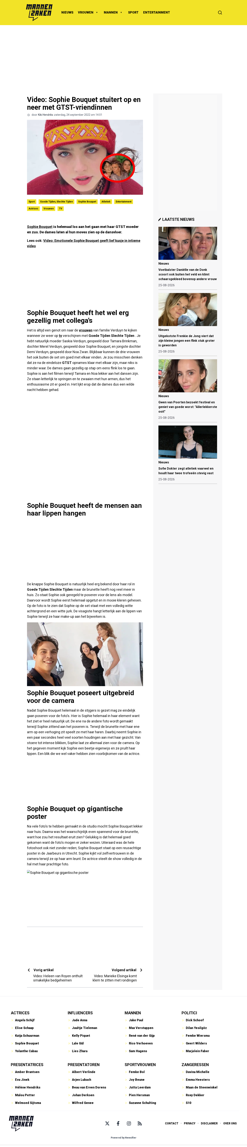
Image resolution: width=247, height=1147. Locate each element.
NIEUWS (67, 12)
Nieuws (163, 263)
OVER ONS (230, 1123)
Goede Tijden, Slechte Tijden (56, 201)
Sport (32, 201)
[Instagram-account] (129, 1123)
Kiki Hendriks (45, 114)
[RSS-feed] (139, 1123)
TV (60, 208)
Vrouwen (49, 208)
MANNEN (111, 12)
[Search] (220, 12)
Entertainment (123, 201)
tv (60, 336)
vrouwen (85, 330)
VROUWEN (85, 12)
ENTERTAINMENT (156, 12)
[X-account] (107, 1123)
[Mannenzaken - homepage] (39, 12)
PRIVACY (189, 1123)
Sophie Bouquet (87, 201)
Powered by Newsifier (123, 1137)
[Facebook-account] (118, 1123)
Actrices (33, 208)
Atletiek (106, 201)
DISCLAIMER (209, 1123)
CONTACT (171, 1123)
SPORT (133, 12)
